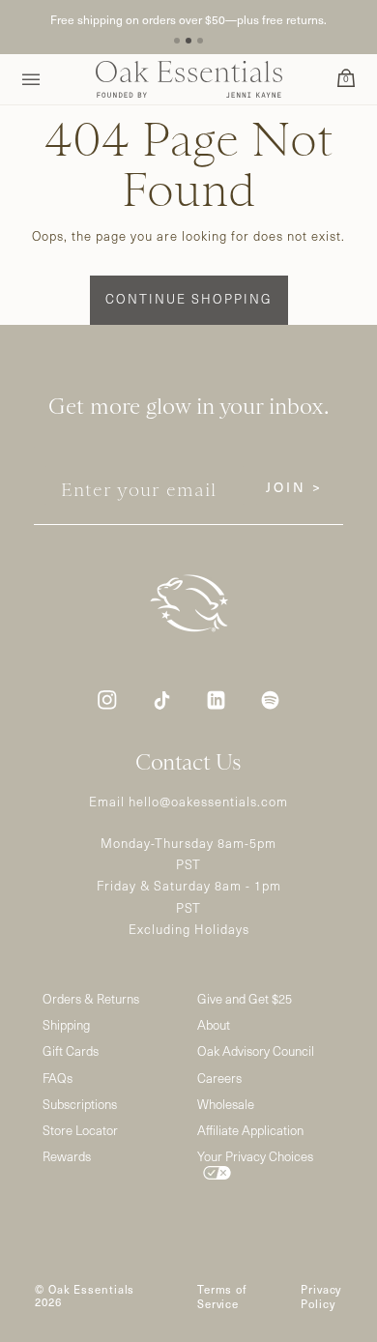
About (213, 1025)
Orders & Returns (91, 999)
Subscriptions (80, 1104)
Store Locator (80, 1130)
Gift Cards (71, 1051)
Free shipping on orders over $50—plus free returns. (188, 19)
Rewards (67, 1157)
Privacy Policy (321, 1296)
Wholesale (225, 1104)
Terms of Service (221, 1296)
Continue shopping (189, 298)
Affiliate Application (250, 1130)
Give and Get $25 (244, 999)
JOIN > (294, 487)
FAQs (57, 1078)
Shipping (66, 1025)
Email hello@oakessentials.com (188, 801)
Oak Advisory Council (255, 1051)
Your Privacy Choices (255, 1157)
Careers (219, 1078)
